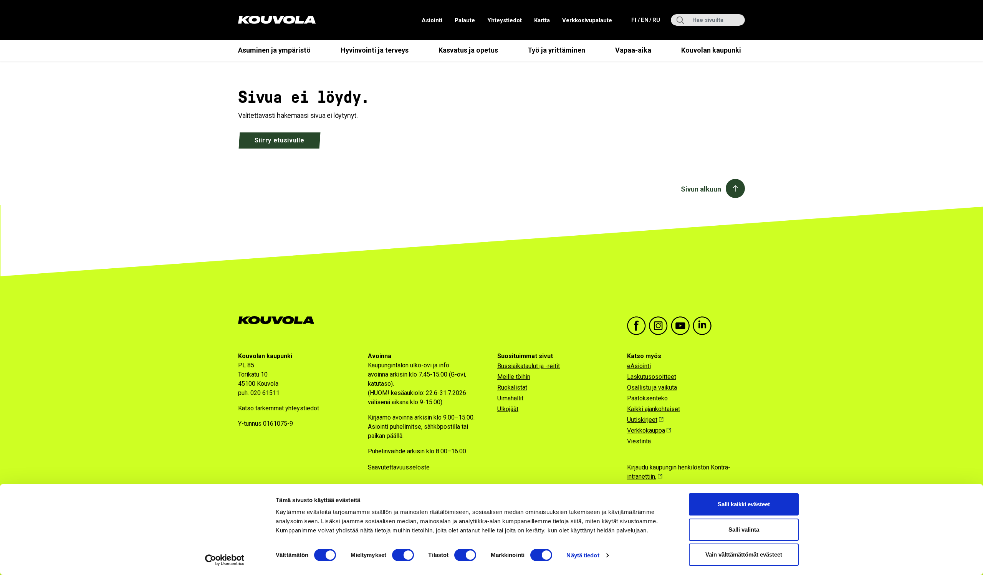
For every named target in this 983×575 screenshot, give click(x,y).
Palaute (465, 20)
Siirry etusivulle (279, 140)
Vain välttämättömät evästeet (743, 554)
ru (655, 19)
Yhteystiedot (504, 20)
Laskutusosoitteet (651, 376)
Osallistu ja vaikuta (652, 387)
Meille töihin (513, 376)
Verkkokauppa (646, 430)
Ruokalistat (512, 387)
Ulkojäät (507, 409)
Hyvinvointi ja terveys (375, 50)
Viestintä (639, 441)
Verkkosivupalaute (587, 20)
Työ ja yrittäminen (556, 50)
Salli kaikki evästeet (744, 504)
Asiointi (432, 20)
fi (634, 19)
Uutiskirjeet (642, 419)
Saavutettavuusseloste (399, 467)
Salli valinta (743, 529)
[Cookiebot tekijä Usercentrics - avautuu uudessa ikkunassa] (224, 560)
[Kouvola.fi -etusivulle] (279, 320)
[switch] (403, 555)
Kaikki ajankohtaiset (653, 409)
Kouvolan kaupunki (711, 50)
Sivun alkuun (701, 189)
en (644, 19)
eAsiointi (639, 366)
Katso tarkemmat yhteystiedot (278, 408)
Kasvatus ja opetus (468, 50)
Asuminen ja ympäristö (274, 50)
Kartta (542, 20)
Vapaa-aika (633, 50)
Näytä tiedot (582, 555)
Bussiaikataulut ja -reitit (528, 366)
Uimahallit (510, 398)
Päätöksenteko (647, 398)
